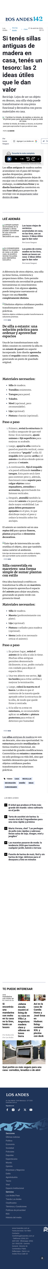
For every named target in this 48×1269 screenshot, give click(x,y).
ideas (31, 783)
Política (9, 1141)
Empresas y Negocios (15, 1170)
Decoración (10, 783)
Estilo (8, 1173)
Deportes (10, 1155)
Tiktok (19, 1109)
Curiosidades (11, 787)
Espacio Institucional (15, 1188)
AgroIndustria (11, 1177)
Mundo (9, 1162)
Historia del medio (14, 1217)
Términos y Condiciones (16, 1206)
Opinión (9, 1166)
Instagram (13, 1109)
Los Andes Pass (13, 1195)
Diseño (22, 783)
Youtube (30, 1109)
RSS (7, 1214)
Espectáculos (11, 1159)
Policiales (10, 1151)
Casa (17, 779)
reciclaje (27, 779)
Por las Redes (15, 29)
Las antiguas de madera (18, 737)
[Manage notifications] (42, 1258)
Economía (10, 1144)
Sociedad (10, 1148)
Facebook (7, 1109)
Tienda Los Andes (13, 1199)
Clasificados (11, 1203)
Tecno (8, 1181)
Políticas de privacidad (15, 1210)
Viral (8, 1184)
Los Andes (4, 29)
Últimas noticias (13, 1137)
